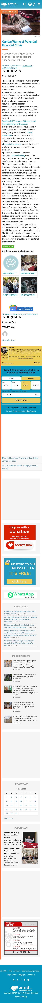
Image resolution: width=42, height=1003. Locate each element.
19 (26, 805)
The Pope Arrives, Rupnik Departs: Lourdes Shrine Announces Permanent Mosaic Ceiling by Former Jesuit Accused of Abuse (24, 664)
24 (16, 809)
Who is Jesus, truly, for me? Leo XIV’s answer (12, 835)
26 (26, 809)
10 (16, 801)
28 (35, 809)
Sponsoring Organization (31, 971)
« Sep (6, 818)
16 (11, 805)
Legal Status (12, 975)
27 (30, 809)
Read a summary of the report (15, 124)
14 (35, 801)
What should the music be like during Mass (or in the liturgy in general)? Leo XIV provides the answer (23, 706)
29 (7, 813)
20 (30, 805)
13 (30, 801)
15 (7, 805)
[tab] (13, 924)
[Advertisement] (21, 441)
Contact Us (31, 975)
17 (16, 805)
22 (7, 809)
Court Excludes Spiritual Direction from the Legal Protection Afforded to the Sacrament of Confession (20, 619)
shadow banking (18, 155)
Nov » (11, 818)
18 (21, 805)
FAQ (10, 971)
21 (35, 805)
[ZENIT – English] (11, 4)
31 (16, 813)
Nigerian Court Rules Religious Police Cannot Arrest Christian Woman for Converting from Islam (19, 643)
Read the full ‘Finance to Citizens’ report (19, 121)
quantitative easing (12, 144)
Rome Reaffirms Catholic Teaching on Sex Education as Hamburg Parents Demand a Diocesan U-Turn (25, 718)
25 (21, 809)
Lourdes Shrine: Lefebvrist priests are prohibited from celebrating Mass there (24, 677)
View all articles (8, 340)
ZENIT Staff (27, 66)
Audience (16, 971)
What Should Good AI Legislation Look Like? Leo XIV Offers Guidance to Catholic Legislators (12, 853)
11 (21, 801)
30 (11, 813)
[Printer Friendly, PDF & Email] (8, 246)
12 (26, 801)
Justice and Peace (9, 12)
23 (11, 809)
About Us (3, 971)
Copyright (21, 975)
